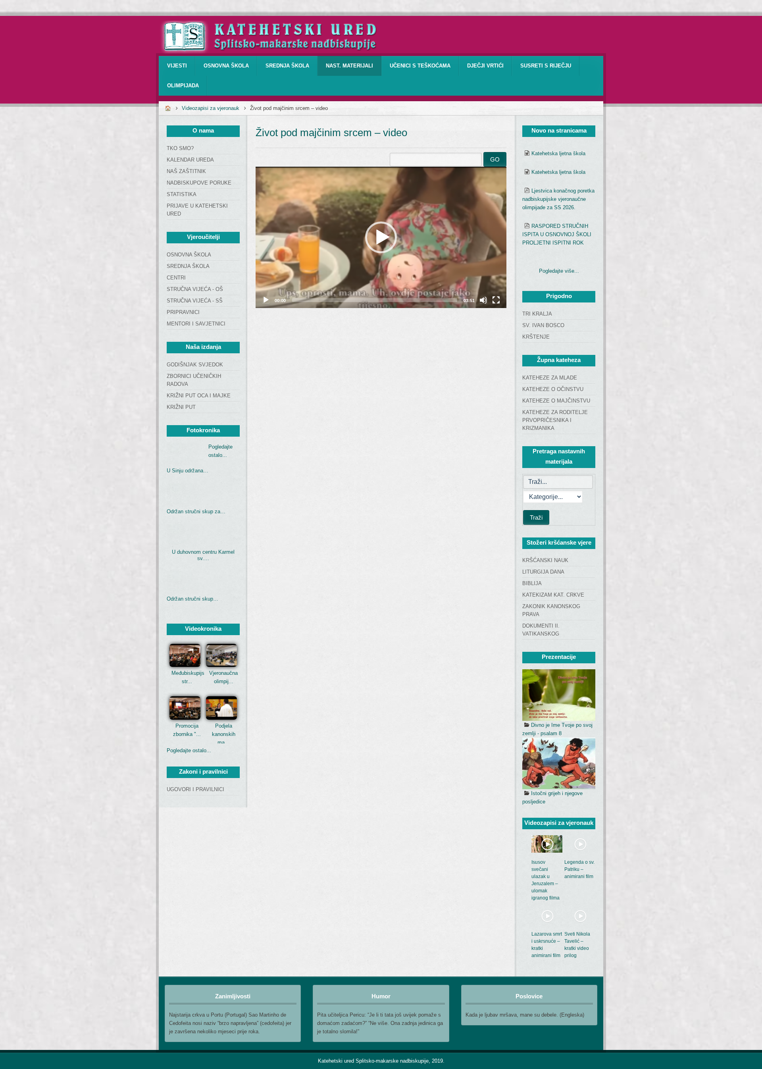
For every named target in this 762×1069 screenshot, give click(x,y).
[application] (381, 237)
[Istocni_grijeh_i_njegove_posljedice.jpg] (558, 763)
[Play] (266, 300)
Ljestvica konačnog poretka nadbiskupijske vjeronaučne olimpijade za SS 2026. (558, 199)
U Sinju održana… (187, 471)
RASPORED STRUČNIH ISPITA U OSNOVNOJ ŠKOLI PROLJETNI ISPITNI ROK (556, 234)
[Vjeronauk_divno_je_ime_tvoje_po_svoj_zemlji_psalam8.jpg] (558, 695)
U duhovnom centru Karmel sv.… (203, 555)
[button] (381, 237)
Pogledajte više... (559, 271)
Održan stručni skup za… (196, 511)
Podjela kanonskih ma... (223, 734)
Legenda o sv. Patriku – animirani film (579, 869)
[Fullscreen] (496, 300)
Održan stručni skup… (192, 599)
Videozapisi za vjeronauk (210, 108)
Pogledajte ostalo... (189, 750)
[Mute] (483, 300)
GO (495, 159)
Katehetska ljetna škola (558, 153)
